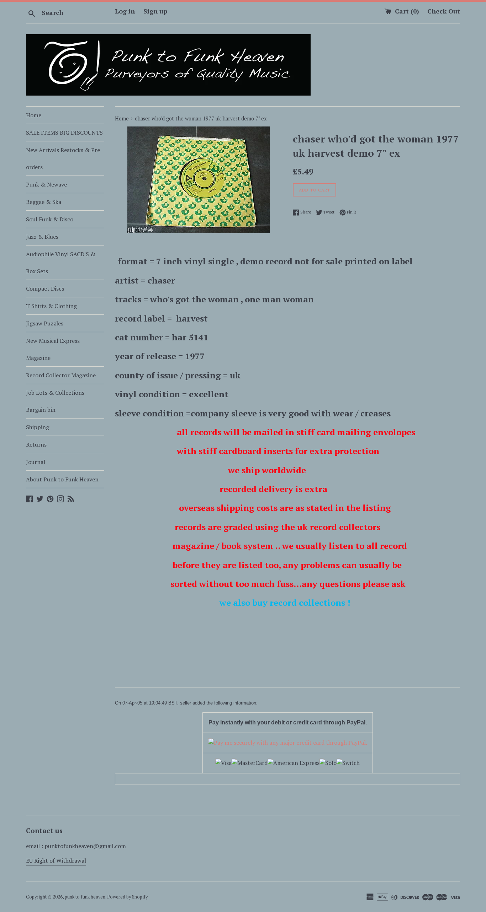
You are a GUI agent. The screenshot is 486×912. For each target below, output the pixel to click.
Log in (125, 11)
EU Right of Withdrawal (56, 860)
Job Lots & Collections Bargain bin (55, 401)
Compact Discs (45, 288)
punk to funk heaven (85, 897)
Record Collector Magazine (61, 375)
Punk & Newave (46, 184)
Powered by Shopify (127, 897)
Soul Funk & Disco (49, 219)
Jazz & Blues (42, 237)
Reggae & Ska (43, 202)
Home (33, 115)
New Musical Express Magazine (53, 349)
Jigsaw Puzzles (44, 323)
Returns (36, 444)
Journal (35, 462)
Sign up (155, 11)
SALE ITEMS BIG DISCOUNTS (64, 132)
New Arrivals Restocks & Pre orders (63, 158)
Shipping (37, 427)
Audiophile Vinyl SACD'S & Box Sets (60, 262)
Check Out (443, 11)
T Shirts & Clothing (51, 306)
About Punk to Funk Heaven (62, 479)
